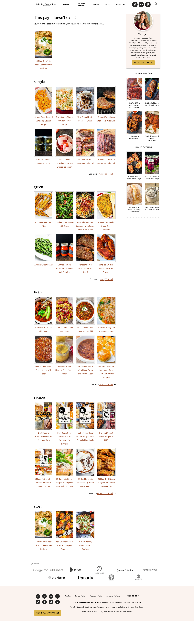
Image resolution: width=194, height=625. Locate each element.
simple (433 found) (105, 174)
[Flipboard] (57, 602)
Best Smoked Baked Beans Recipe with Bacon (43, 370)
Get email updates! (47, 612)
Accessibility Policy (114, 596)
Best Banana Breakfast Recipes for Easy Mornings (44, 437)
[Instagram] (57, 596)
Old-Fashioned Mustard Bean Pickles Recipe (64, 370)
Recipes (67, 4)
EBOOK (96, 4)
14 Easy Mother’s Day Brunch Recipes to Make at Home (43, 483)
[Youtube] (141, 4)
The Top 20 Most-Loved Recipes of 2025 (106, 437)
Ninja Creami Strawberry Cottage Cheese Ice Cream (64, 163)
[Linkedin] (51, 602)
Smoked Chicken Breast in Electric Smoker (106, 268)
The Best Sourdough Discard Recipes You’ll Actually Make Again (85, 437)
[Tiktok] (38, 602)
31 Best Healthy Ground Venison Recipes (85, 545)
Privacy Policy (80, 596)
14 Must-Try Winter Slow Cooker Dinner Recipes (43, 65)
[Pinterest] (148, 4)
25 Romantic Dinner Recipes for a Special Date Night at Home (64, 483)
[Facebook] (135, 4)
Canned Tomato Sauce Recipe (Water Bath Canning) (64, 268)
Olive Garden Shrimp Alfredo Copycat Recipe (64, 121)
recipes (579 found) (105, 493)
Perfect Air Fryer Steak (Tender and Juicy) (85, 268)
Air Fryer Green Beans (43, 264)
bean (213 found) (106, 384)
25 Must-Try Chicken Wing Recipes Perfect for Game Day (106, 483)
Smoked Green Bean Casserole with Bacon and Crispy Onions (85, 226)
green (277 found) (105, 279)
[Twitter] (44, 602)
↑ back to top (132, 596)
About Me (121, 4)
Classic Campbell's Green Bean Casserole (106, 226)
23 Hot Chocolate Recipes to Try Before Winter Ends (85, 483)
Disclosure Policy (96, 596)
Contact (108, 4)
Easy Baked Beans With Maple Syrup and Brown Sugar (85, 370)
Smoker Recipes (82, 4)
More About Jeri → (143, 62)
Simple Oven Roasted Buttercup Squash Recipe (43, 121)
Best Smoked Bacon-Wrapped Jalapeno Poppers (64, 545)
